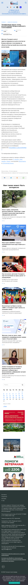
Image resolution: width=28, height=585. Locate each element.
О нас (3, 500)
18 (7, 397)
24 (4, 399)
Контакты (4, 494)
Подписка (4, 496)
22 (19, 397)
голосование (13, 171)
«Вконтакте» (22, 161)
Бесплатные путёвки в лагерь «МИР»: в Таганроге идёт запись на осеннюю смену (13, 307)
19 (10, 397)
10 (4, 395)
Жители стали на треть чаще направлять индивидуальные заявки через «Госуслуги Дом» (14, 337)
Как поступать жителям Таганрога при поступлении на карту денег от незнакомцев (13, 275)
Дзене (8, 161)
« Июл (5, 406)
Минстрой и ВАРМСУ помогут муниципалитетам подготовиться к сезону (13, 244)
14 (16, 395)
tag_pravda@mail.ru (14, 12)
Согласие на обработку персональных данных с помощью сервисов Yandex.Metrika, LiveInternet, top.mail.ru (13, 559)
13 (13, 395)
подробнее (8, 577)
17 (3, 397)
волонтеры (5, 171)
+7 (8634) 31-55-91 (14, 10)
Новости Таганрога (8, 63)
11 (6, 395)
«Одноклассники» (8, 163)
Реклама (3, 498)
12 (10, 395)
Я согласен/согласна (14, 582)
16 (22, 395)
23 (22, 397)
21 (16, 397)
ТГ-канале (16, 159)
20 (13, 397)
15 (19, 395)
